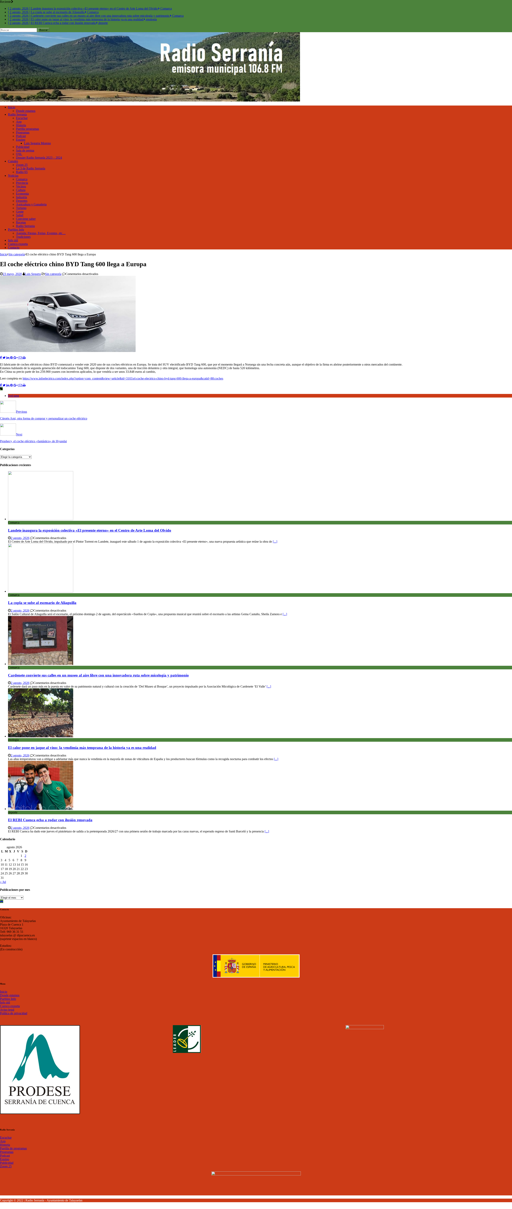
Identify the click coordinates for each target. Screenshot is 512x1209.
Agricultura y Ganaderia (31, 204)
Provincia (22, 182)
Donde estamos (25, 111)
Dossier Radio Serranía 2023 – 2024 (39, 157)
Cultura (20, 190)
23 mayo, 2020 (12, 274)
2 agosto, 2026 (20, 538)
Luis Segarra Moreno (37, 143)
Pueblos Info (16, 229)
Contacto (13, 247)
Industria (21, 197)
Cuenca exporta (18, 244)
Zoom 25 (22, 164)
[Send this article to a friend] (21, 357)
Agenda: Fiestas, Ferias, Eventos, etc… (41, 233)
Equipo (20, 139)
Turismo (21, 208)
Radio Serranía (17, 114)
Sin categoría (53, 274)
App (19, 121)
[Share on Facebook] (1, 357)
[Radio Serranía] (150, 100)
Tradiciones (23, 236)
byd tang (13, 395)
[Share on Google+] (16, 357)
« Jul (3, 882)
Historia (21, 125)
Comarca (21, 179)
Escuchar (22, 118)
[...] (275, 541)
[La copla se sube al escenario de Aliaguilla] (40, 591)
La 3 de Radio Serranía (30, 168)
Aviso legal (7, 1009)
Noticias (13, 175)
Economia (22, 193)
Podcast (21, 136)
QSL (19, 154)
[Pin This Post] (12, 357)
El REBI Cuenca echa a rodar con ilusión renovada (50, 820)
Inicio (11, 107)
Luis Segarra (33, 274)
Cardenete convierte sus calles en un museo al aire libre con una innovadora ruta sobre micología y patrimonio (98, 675)
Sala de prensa (25, 150)
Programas (22, 132)
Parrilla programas (27, 129)
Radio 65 (22, 172)
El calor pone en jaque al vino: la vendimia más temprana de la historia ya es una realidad (82, 748)
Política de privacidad (13, 1013)
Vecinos (21, 186)
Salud (19, 215)
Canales (13, 161)
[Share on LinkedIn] (8, 357)
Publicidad (22, 147)
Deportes (21, 200)
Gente (20, 211)
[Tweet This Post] (4, 357)
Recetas (21, 222)
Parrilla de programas (13, 1148)
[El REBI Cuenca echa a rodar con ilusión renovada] (40, 808)
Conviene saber (26, 218)
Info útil (13, 240)
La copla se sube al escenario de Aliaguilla (42, 603)
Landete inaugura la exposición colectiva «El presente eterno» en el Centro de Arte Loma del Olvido (89, 530)
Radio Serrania (25, 226)
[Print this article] (24, 357)
